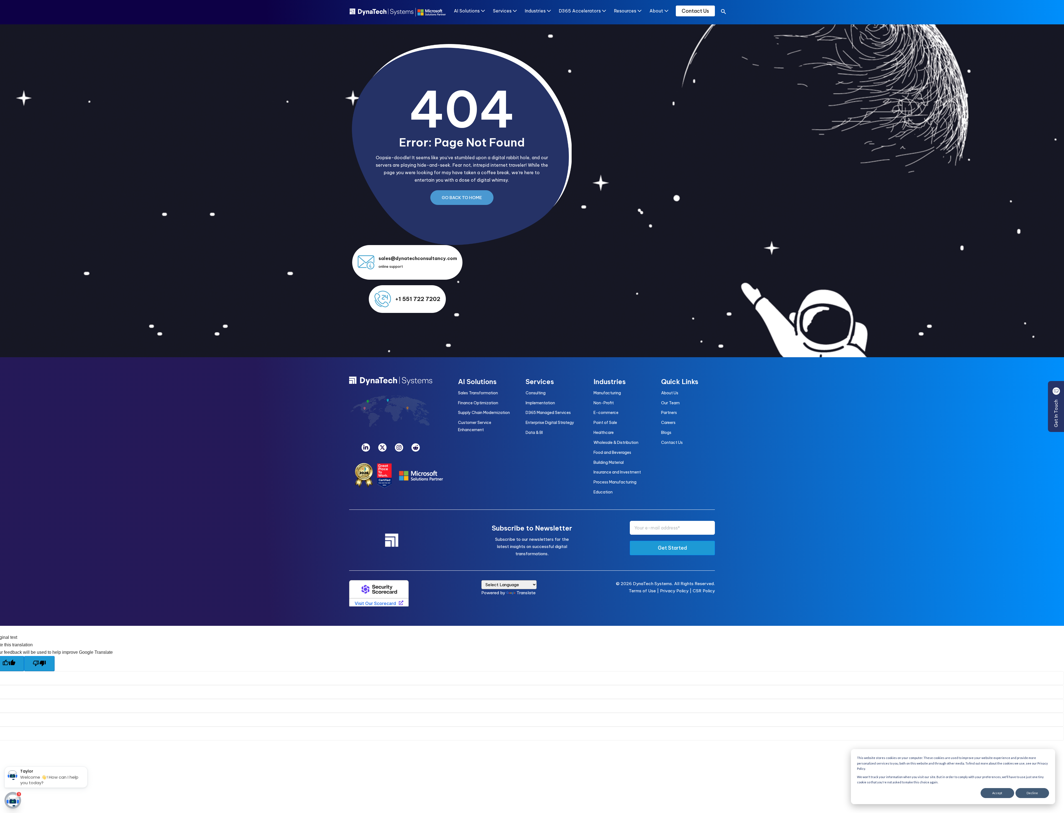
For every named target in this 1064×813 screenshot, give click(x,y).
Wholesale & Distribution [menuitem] (616, 442)
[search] (723, 12)
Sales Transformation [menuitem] (478, 392)
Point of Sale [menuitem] (605, 422)
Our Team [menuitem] (670, 402)
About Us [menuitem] (669, 392)
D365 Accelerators (580, 11)
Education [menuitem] (603, 492)
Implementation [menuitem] (540, 402)
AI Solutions (467, 11)
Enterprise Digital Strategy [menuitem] (550, 422)
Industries (535, 11)
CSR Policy (704, 590)
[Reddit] (415, 447)
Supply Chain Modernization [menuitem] (484, 412)
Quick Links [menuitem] (679, 381)
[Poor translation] (39, 663)
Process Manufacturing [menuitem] (615, 482)
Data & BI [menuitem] (534, 432)
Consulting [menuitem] (536, 392)
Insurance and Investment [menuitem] (617, 472)
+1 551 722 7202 (417, 298)
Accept (997, 793)
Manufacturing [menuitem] (607, 392)
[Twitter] (382, 447)
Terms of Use (642, 590)
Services (502, 11)
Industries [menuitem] (610, 381)
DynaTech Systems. (653, 583)
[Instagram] (399, 447)
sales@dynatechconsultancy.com (417, 258)
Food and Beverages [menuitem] (612, 452)
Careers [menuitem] (668, 422)
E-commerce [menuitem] (606, 412)
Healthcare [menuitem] (604, 432)
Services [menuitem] (540, 381)
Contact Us (695, 11)
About (656, 11)
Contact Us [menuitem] (672, 442)
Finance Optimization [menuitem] (478, 402)
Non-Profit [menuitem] (604, 402)
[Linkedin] (366, 447)
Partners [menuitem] (669, 412)
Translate (526, 592)
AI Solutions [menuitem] (477, 381)
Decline (1032, 793)
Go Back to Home (462, 197)
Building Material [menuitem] (609, 462)
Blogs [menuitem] (666, 432)
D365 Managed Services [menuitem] (548, 412)
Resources (625, 11)
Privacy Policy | (676, 590)
